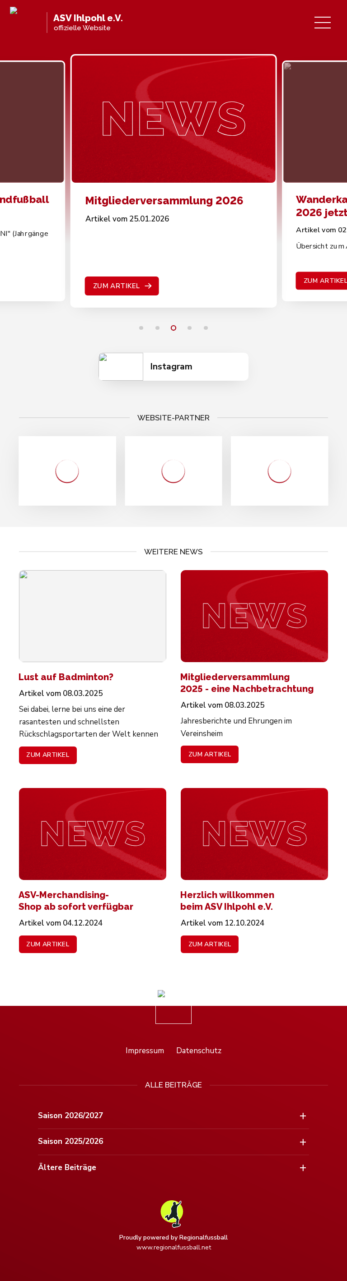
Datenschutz (198, 1051)
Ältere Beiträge (67, 1167)
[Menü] (322, 22)
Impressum (145, 1051)
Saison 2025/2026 (70, 1141)
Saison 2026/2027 (70, 1116)
